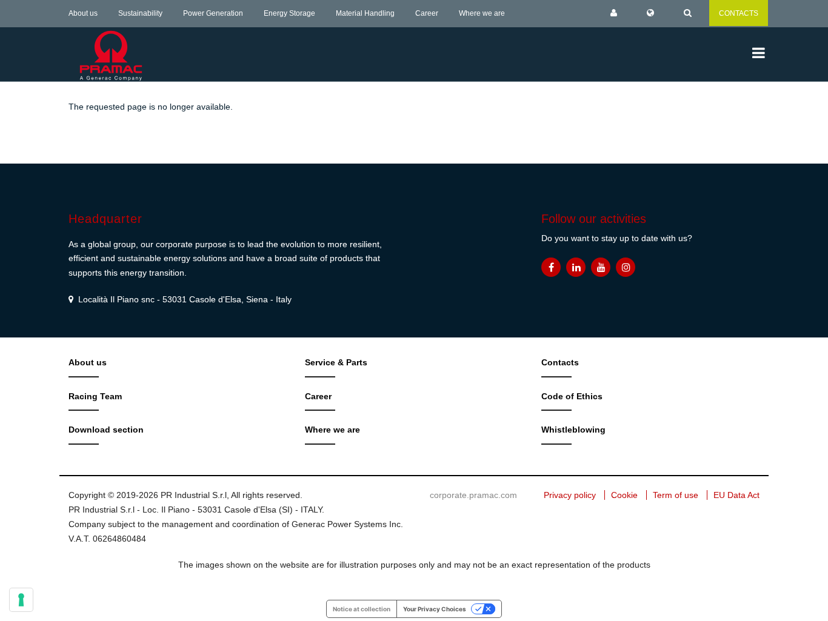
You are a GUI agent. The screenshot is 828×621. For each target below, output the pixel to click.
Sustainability (140, 13)
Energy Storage (289, 13)
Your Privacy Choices (434, 609)
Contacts (560, 362)
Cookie (624, 495)
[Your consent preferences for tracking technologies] (21, 599)
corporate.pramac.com (473, 495)
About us (83, 13)
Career (426, 13)
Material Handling (365, 13)
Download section (106, 429)
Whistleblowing (573, 429)
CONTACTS (738, 13)
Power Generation (213, 13)
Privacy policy (570, 495)
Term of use (675, 495)
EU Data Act (736, 495)
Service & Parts (336, 362)
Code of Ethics (572, 396)
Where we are (482, 13)
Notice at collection (361, 609)
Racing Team (95, 396)
